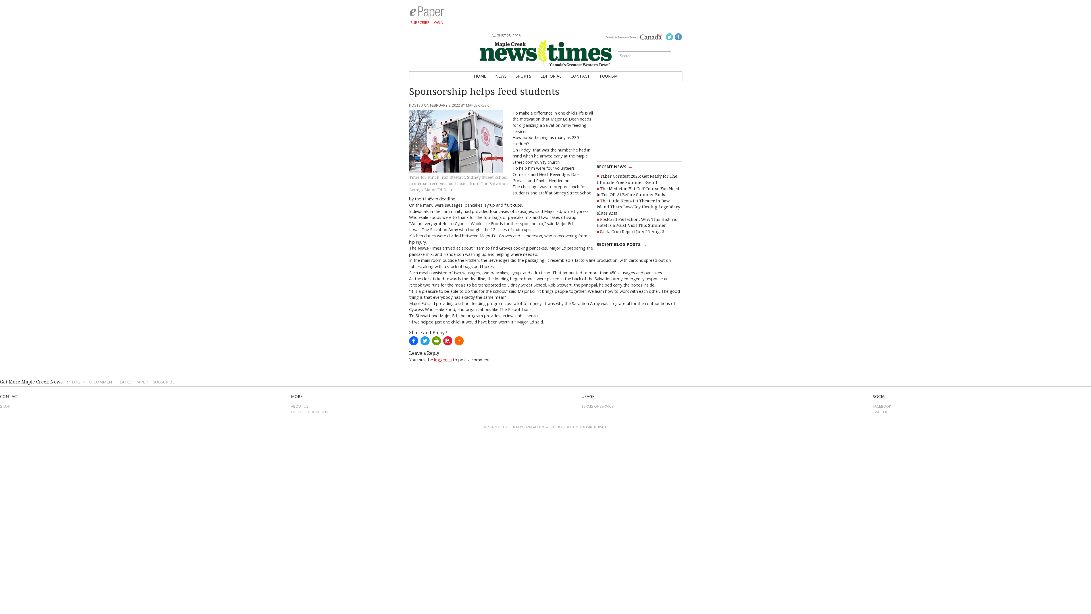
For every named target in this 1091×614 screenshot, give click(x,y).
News (501, 76)
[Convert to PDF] (447, 340)
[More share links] (459, 340)
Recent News (615, 166)
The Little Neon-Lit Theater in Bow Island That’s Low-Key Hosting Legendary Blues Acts (638, 207)
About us (300, 406)
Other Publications (309, 411)
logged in (443, 359)
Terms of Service (597, 406)
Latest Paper (134, 382)
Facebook (882, 406)
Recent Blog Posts (622, 243)
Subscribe (419, 22)
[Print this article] (436, 340)
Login (437, 22)
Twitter (880, 411)
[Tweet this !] (425, 340)
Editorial (550, 76)
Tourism (608, 76)
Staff (5, 406)
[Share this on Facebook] (413, 340)
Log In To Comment (93, 382)
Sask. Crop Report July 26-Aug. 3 (632, 231)
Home (480, 76)
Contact (580, 76)
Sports (523, 76)
